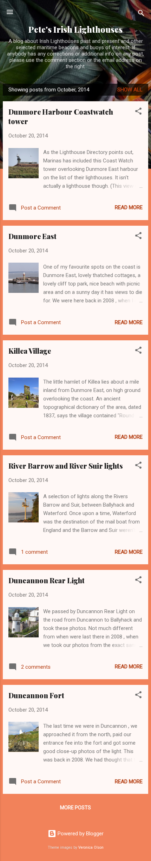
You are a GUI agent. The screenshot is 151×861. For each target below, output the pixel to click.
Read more (129, 207)
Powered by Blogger (80, 833)
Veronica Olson (91, 847)
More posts (75, 807)
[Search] (141, 14)
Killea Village (29, 350)
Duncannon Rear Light (46, 580)
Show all (130, 89)
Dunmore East (32, 236)
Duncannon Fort (36, 695)
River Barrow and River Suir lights (65, 465)
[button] (138, 112)
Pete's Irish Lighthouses (75, 29)
